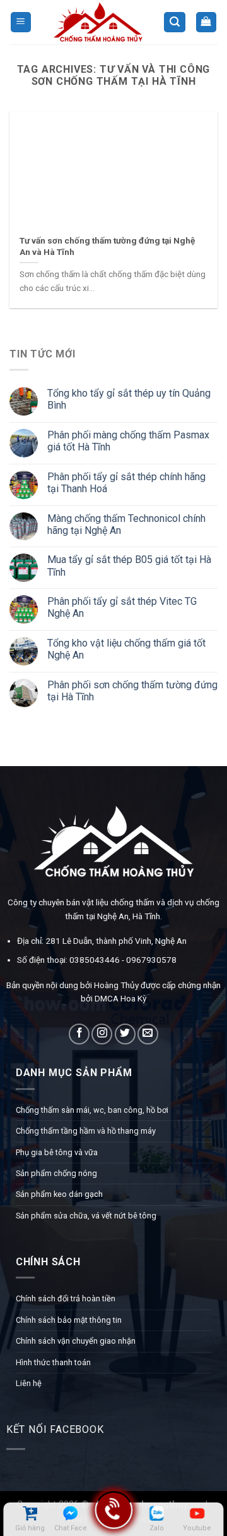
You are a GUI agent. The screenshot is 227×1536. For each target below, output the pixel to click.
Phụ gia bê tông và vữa (57, 1152)
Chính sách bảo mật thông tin (69, 1320)
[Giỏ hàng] (206, 22)
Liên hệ (29, 1383)
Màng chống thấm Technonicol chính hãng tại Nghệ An (126, 524)
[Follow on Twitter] (125, 1034)
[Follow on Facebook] (79, 1034)
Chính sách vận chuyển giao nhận (76, 1341)
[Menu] (21, 22)
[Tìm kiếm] (174, 22)
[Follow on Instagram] (101, 1034)
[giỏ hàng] (30, 1513)
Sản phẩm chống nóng (56, 1173)
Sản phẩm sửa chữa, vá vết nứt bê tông (86, 1215)
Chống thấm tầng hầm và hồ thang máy (86, 1131)
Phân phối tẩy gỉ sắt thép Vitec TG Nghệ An (122, 607)
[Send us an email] (147, 1034)
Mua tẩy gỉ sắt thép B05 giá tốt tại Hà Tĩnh (129, 566)
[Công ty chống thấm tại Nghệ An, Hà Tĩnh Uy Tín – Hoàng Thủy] (98, 22)
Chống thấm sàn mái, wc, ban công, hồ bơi (92, 1110)
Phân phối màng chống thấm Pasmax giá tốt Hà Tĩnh (128, 441)
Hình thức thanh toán (53, 1362)
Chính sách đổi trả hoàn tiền (65, 1298)
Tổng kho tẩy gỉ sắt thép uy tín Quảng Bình (129, 399)
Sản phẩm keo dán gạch (59, 1194)
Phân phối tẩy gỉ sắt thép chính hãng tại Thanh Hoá (126, 483)
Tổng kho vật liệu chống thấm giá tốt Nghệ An (126, 649)
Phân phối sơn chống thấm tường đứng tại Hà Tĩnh (132, 691)
